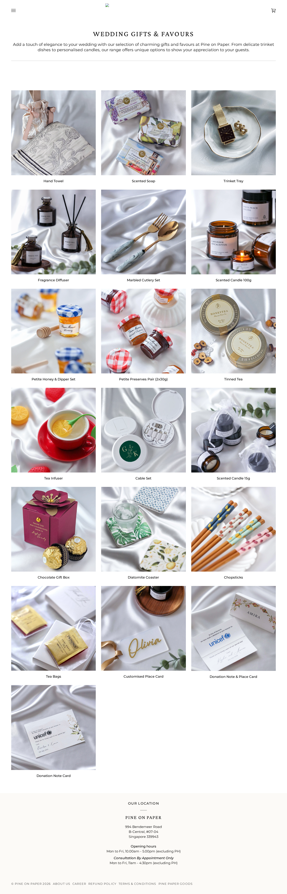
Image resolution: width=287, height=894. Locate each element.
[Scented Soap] (143, 132)
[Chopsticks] (233, 529)
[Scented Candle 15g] (233, 430)
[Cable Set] (143, 430)
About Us (61, 883)
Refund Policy (102, 883)
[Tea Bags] (53, 628)
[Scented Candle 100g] (233, 232)
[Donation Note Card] (53, 727)
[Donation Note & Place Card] (233, 628)
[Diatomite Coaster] (143, 529)
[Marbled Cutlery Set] (143, 232)
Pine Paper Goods (176, 883)
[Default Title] (53, 132)
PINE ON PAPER (28, 883)
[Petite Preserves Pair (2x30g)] (143, 331)
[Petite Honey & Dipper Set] (53, 331)
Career (79, 883)
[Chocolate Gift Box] (53, 529)
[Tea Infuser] (53, 430)
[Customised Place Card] (143, 628)
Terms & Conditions (137, 883)
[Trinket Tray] (233, 132)
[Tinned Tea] (233, 331)
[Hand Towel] (53, 132)
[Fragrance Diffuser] (53, 232)
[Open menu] (18, 10)
